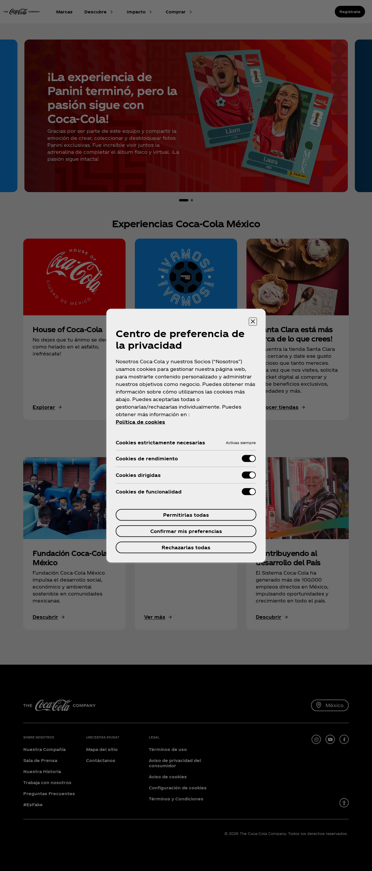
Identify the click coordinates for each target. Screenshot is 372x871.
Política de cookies (140, 421)
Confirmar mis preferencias (186, 531)
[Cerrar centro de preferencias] (252, 321)
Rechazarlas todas (186, 547)
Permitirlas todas (186, 514)
